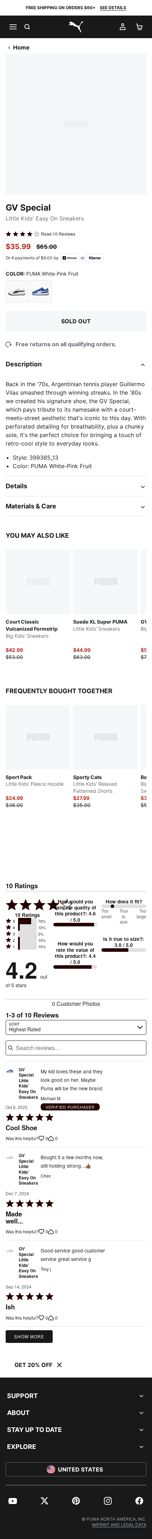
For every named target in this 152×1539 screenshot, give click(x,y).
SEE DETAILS (113, 7)
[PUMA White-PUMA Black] (17, 291)
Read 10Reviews (58, 234)
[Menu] (13, 27)
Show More (29, 1336)
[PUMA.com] (76, 27)
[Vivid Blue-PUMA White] (40, 291)
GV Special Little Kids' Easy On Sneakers (28, 1083)
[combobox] (76, 1027)
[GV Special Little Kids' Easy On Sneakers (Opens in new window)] (10, 1085)
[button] (27, 921)
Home (21, 47)
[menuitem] (13, 1501)
